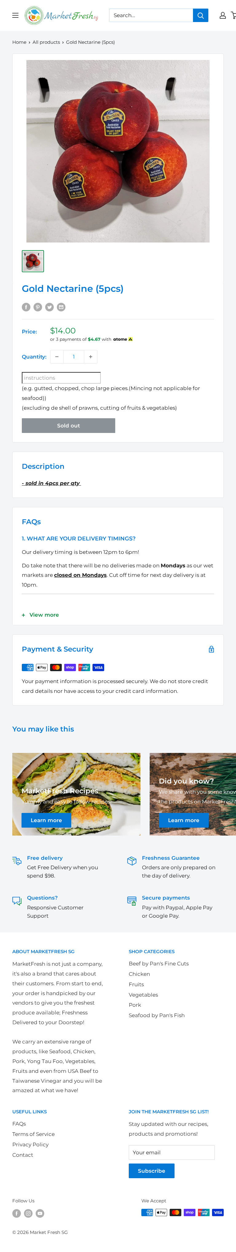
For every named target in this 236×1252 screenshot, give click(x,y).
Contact (22, 1155)
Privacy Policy (30, 1144)
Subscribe (151, 1171)
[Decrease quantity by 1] (56, 356)
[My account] (223, 15)
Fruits (136, 984)
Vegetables (143, 995)
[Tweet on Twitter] (49, 307)
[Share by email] (61, 307)
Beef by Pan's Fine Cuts (159, 964)
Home (19, 42)
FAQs (19, 1124)
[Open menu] (15, 15)
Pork (135, 1005)
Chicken (139, 974)
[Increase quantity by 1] (90, 356)
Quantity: (34, 357)
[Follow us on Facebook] (16, 1213)
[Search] (200, 15)
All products (46, 42)
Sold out (68, 426)
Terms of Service (33, 1134)
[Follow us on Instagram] (28, 1213)
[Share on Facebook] (26, 307)
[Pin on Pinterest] (37, 307)
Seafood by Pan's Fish (157, 1015)
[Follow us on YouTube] (40, 1213)
